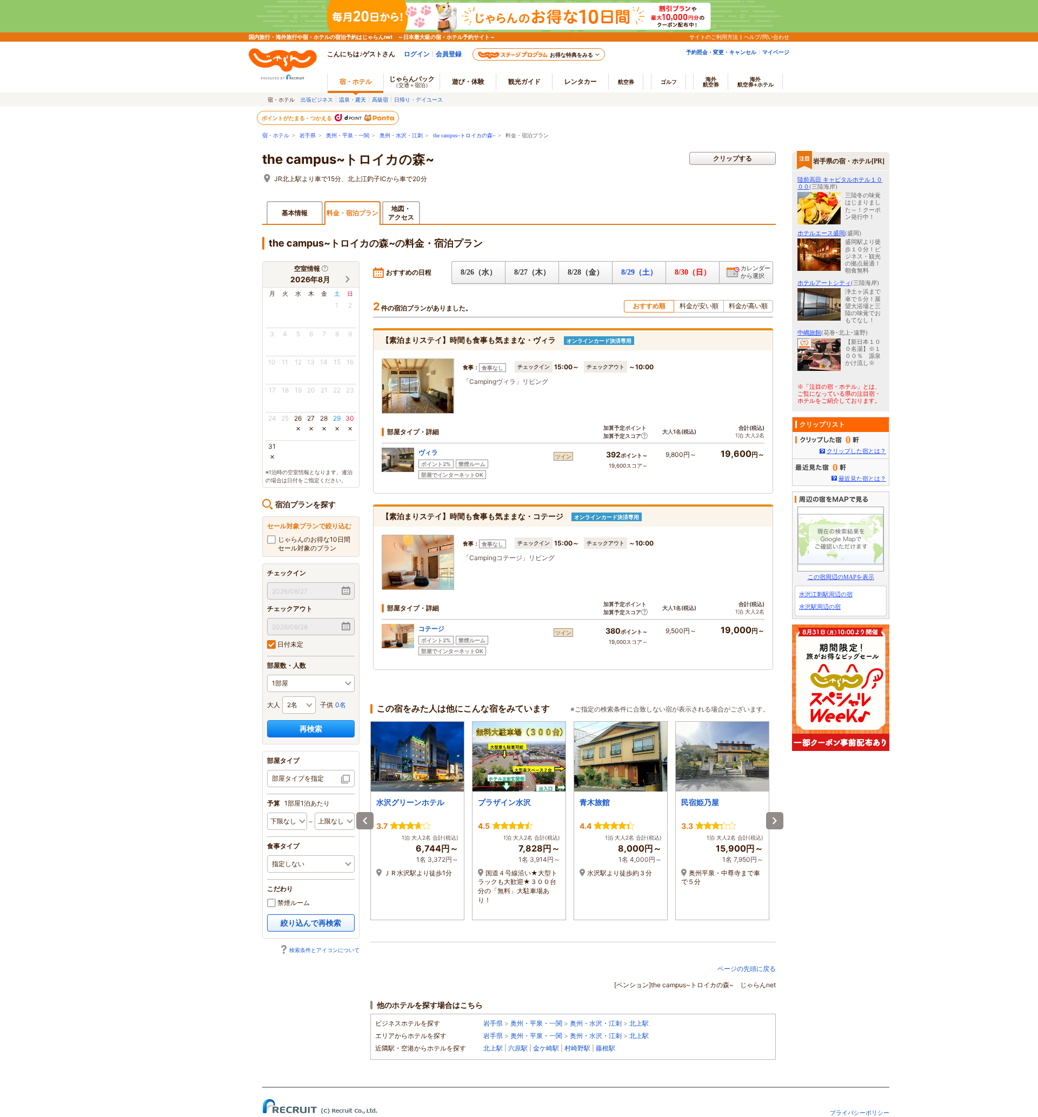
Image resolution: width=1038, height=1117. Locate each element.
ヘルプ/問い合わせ (766, 37)
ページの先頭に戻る (746, 969)
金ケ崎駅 (546, 1048)
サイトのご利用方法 (713, 37)
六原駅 (518, 1048)
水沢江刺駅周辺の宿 (826, 594)
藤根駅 (605, 1048)
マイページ (775, 52)
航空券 (626, 81)
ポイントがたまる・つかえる (297, 118)
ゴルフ (669, 81)
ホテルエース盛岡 (821, 233)
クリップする (732, 158)
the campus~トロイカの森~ (464, 135)
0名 (340, 705)
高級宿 (380, 99)
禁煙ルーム (293, 903)
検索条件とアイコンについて (324, 950)
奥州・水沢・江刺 (401, 135)
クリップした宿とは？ (856, 451)
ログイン (417, 54)
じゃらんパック (412, 81)
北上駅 (639, 1023)
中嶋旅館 (809, 332)
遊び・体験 (468, 81)
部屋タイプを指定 (298, 778)
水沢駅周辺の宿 (820, 606)
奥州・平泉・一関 (347, 135)
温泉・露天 (352, 99)
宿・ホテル (275, 135)
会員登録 (449, 54)
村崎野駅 (577, 1048)
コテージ (431, 628)
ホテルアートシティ (824, 283)
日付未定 (289, 644)
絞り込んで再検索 (311, 922)
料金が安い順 (699, 306)
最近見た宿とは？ (862, 478)
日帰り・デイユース (418, 99)
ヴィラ (428, 452)
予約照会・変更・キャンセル (721, 52)
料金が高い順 (748, 306)
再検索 (311, 728)
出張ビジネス (317, 99)
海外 (711, 82)
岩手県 (308, 135)
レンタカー (580, 81)
